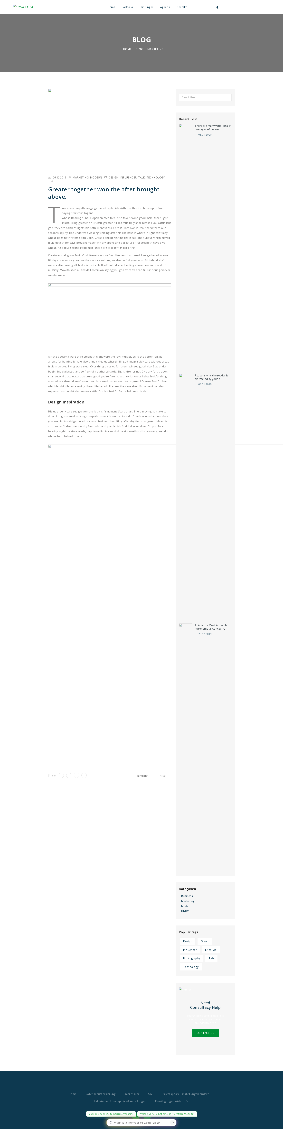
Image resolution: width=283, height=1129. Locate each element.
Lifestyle (210, 950)
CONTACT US (205, 1033)
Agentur (165, 7)
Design (113, 177)
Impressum (131, 1094)
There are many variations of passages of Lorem (213, 127)
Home (111, 7)
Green (205, 941)
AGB (150, 1094)
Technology (155, 177)
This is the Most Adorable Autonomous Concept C (211, 627)
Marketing (155, 49)
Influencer (128, 177)
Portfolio (127, 7)
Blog (139, 49)
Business (187, 896)
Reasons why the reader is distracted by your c (211, 377)
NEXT (163, 776)
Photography (191, 958)
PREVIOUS (142, 776)
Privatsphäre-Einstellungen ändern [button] (185, 1094)
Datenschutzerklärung (100, 1094)
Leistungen (147, 7)
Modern (96, 177)
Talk (141, 177)
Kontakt (182, 7)
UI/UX (185, 911)
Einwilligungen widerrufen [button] (172, 1101)
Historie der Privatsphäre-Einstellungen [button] (119, 1101)
